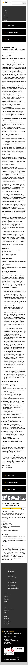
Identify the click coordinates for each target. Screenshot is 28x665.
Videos (4, 526)
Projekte (5, 10)
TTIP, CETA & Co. (11, 583)
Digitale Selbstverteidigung (13, 570)
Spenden (10, 25)
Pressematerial (6, 620)
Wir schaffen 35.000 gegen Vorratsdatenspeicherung (11, 504)
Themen (5, 8)
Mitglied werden (12, 32)
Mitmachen (5, 12)
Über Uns (5, 17)
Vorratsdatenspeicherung (12, 587)
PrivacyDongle (6, 610)
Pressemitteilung (8, 467)
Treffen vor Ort (6, 599)
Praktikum (5, 601)
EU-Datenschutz (11, 573)
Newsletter (11, 489)
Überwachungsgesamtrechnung (14, 588)
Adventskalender (11, 571)
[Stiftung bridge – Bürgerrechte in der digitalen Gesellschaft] (14, 651)
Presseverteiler (6, 623)
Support (5, 607)
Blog (5, 567)
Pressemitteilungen (7, 621)
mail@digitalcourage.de (9, 638)
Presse (4, 15)
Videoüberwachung (11, 585)
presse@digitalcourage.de (10, 254)
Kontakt (5, 20)
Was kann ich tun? (7, 594)
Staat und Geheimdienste (12, 582)
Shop (9, 39)
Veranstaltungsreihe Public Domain (10, 530)
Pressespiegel (6, 624)
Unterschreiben (14, 517)
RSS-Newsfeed (6, 527)
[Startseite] (10, 2)
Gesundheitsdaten (11, 576)
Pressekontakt (6, 618)
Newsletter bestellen (7, 523)
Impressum (17, 638)
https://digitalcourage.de (19, 131)
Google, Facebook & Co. (12, 577)
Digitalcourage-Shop (7, 521)
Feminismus (10, 574)
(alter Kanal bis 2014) (15, 526)
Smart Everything (11, 580)
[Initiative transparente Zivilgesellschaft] (9, 654)
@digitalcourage (9, 524)
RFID (9, 579)
